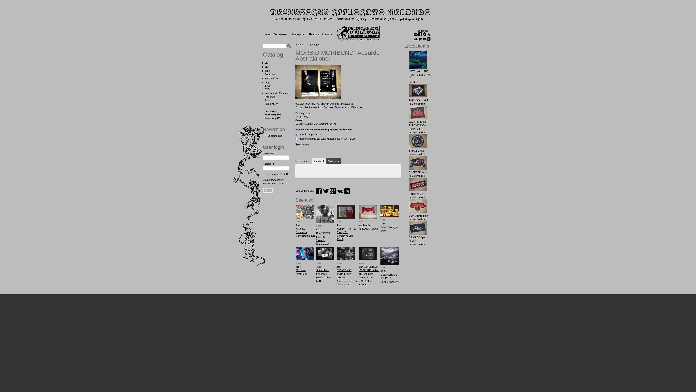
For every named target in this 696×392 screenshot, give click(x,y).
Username (269, 153)
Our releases (281, 34)
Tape (267, 70)
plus (333, 191)
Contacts (327, 34)
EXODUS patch (417, 194)
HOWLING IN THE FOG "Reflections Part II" (420, 75)
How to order (298, 34)
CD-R (267, 66)
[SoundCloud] (416, 39)
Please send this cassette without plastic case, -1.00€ (327, 138)
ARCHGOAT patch (418, 100)
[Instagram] (429, 39)
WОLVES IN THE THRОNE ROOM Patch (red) (418, 125)
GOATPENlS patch (419, 215)
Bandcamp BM (273, 114)
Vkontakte (333, 161)
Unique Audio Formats (276, 93)
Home (267, 34)
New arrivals (271, 111)
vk (340, 191)
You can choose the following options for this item (323, 129)
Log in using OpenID (277, 174)
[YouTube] (424, 39)
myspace (347, 191)
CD (266, 62)
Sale (267, 100)
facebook (319, 191)
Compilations (271, 104)
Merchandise (271, 78)
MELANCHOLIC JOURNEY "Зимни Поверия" (389, 278)
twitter (326, 191)
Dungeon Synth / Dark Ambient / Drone (315, 124)
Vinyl (267, 82)
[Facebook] (420, 34)
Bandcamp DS (273, 118)
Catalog (273, 54)
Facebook (319, 161)
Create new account (273, 180)
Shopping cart (275, 135)
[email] (416, 34)
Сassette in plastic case (311, 134)
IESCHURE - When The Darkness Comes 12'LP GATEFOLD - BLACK (369, 277)
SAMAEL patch (417, 150)
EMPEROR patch (418, 172)
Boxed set (270, 74)
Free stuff (270, 96)
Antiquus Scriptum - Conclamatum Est (305, 232)
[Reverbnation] (429, 34)
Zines (267, 85)
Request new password (275, 183)
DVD (267, 89)
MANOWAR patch (368, 228)
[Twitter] (420, 39)
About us (314, 34)
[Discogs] (424, 34)
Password (269, 163)
